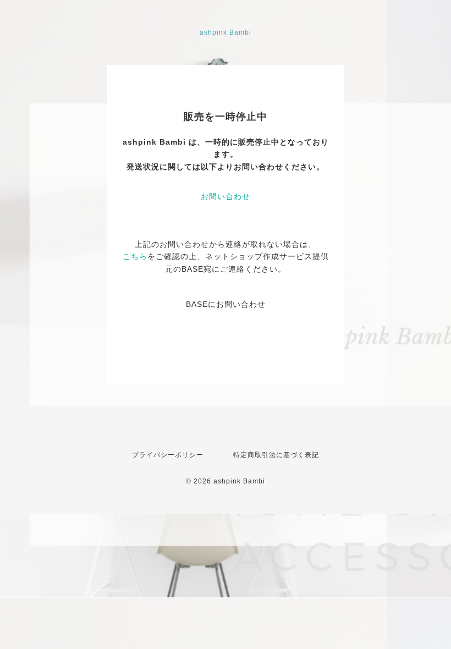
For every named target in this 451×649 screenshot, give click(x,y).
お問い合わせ (225, 196)
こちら (135, 256)
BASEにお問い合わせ (226, 304)
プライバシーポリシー (168, 455)
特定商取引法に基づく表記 (276, 455)
